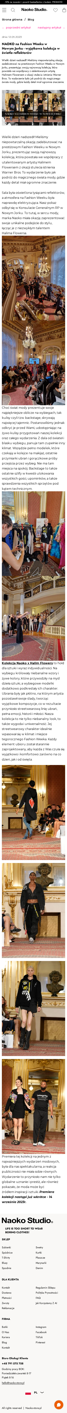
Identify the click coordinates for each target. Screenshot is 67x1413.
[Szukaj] (13, 10)
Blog (4, 1342)
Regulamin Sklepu (45, 1287)
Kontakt (6, 1287)
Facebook (41, 1332)
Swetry (39, 1247)
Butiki (5, 1327)
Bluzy (4, 1263)
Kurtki (39, 1252)
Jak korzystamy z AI (46, 1303)
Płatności (7, 1298)
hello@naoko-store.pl (13, 1383)
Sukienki (6, 1247)
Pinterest (40, 1342)
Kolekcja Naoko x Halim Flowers (27, 663)
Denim (39, 1268)
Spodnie (6, 1268)
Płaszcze (40, 1257)
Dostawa (6, 1293)
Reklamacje (8, 1308)
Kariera (6, 1337)
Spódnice (7, 1252)
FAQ (38, 1298)
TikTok (39, 1337)
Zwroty (5, 1303)
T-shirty (6, 1257)
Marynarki (41, 1263)
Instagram (41, 1327)
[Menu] (4, 10)
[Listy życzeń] (55, 10)
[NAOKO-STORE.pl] (34, 10)
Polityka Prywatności (47, 1293)
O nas (5, 1332)
